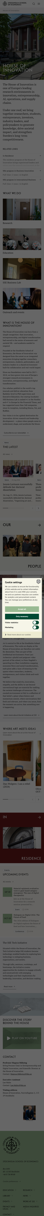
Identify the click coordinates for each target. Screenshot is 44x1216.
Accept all (22, 609)
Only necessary (22, 616)
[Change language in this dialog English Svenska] (38, 581)
